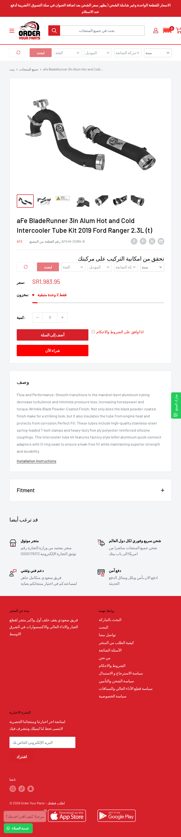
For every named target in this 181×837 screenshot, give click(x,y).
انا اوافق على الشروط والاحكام (120, 331)
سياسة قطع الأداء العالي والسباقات (125, 688)
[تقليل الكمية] (37, 317)
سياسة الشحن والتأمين (116, 681)
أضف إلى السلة (52, 335)
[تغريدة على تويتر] (152, 241)
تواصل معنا (107, 634)
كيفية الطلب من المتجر (116, 642)
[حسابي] (155, 30)
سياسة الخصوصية (112, 696)
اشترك (21, 756)
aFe (20, 241)
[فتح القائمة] (11, 31)
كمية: (21, 317)
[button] (167, 30)
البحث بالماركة (110, 619)
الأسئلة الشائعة (110, 650)
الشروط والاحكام (112, 665)
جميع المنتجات (28, 69)
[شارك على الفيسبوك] (134, 241)
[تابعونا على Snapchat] (30, 788)
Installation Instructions (36, 461)
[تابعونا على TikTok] (21, 788)
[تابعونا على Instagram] (12, 788)
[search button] (54, 30)
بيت (12, 69)
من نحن (105, 657)
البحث (103, 627)
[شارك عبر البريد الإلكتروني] (161, 241)
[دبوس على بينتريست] (143, 241)
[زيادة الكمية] (62, 317)
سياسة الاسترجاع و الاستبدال (121, 673)
